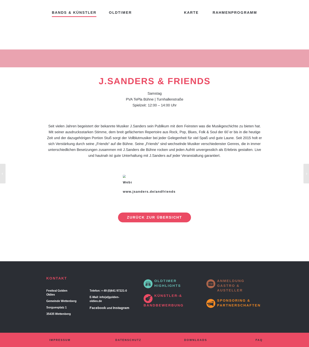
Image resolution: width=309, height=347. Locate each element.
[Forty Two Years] (3, 173)
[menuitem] (74, 12)
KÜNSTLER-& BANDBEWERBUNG (164, 300)
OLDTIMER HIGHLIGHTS (167, 283)
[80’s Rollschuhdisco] (306, 173)
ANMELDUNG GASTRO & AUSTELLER (230, 285)
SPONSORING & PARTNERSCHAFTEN (239, 303)
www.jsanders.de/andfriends (149, 191)
